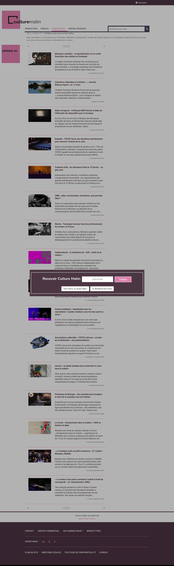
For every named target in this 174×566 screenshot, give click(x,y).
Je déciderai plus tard (102, 288)
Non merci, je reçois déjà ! (75, 288)
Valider (123, 279)
